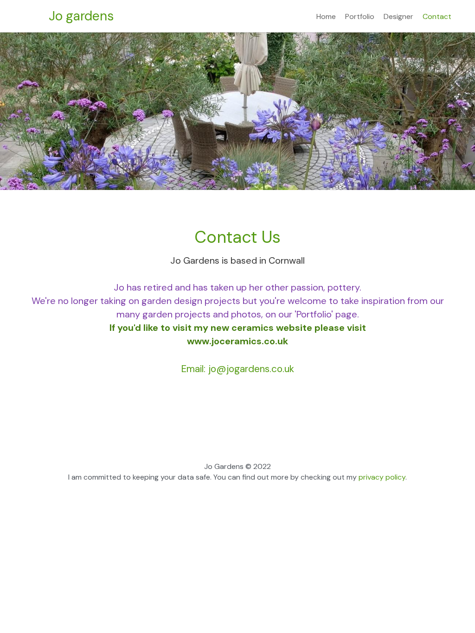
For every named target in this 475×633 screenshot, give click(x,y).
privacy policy (381, 477)
